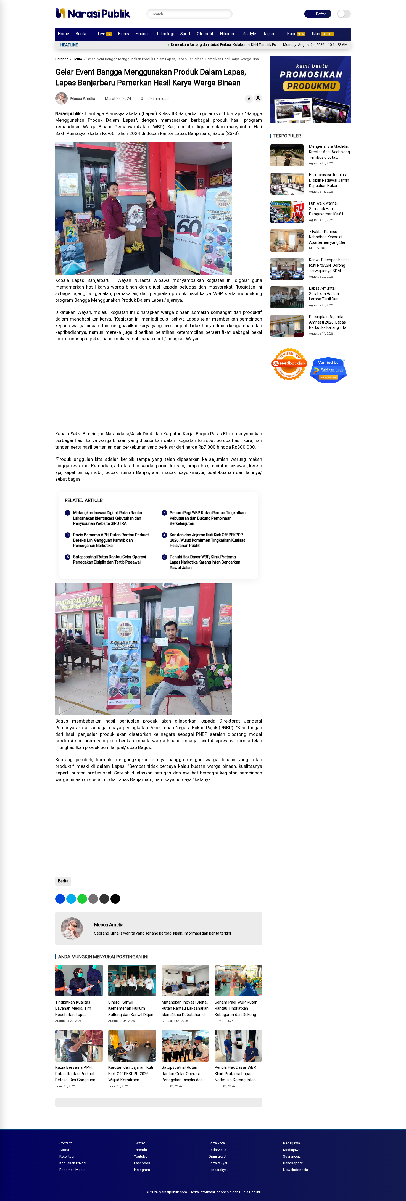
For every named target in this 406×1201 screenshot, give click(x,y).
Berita (81, 33)
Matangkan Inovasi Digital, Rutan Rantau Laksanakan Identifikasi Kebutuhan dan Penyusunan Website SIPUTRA (108, 518)
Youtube (140, 1156)
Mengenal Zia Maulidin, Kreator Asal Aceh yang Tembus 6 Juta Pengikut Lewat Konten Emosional (329, 152)
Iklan (322, 33)
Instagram (142, 1170)
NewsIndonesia (295, 1170)
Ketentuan (67, 1156)
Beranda (61, 59)
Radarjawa (291, 1143)
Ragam (269, 33)
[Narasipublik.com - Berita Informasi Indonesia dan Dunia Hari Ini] (93, 20)
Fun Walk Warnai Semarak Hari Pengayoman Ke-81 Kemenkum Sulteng (326, 209)
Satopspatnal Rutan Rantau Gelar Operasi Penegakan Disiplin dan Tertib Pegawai (109, 560)
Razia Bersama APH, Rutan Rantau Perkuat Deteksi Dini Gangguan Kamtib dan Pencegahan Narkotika (111, 540)
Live (104, 33)
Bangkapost (293, 1163)
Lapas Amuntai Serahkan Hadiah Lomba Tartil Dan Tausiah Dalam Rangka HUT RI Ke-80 (329, 294)
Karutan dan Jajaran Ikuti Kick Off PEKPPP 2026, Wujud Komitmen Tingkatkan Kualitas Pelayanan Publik (207, 540)
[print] (93, 899)
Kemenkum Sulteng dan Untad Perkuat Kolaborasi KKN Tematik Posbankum (199, 45)
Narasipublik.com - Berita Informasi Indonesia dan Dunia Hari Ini (209, 1192)
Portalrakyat (218, 1163)
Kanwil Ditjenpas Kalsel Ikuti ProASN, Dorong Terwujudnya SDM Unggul (329, 266)
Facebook (142, 1163)
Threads (140, 1150)
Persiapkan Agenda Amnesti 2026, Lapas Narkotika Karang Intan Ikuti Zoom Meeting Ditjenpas (329, 322)
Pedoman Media (72, 1170)
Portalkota (217, 1143)
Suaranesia (292, 1156)
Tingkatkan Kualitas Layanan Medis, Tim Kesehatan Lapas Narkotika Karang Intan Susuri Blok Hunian (75, 1009)
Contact (65, 1143)
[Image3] (310, 121)
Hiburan (227, 33)
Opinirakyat (217, 1156)
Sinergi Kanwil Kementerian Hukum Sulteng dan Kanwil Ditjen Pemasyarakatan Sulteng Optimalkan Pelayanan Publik (130, 1009)
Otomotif (205, 33)
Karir (295, 33)
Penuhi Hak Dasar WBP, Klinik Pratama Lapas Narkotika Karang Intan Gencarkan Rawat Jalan (205, 562)
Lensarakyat (218, 1170)
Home (63, 33)
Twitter (139, 1143)
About (64, 1150)
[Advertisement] (158, 386)
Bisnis (123, 33)
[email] (104, 899)
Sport (185, 33)
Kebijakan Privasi (72, 1163)
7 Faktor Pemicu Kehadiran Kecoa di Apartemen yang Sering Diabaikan (330, 237)
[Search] (227, 14)
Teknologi (165, 33)
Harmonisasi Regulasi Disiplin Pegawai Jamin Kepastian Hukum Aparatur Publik (329, 181)
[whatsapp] (82, 899)
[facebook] (60, 899)
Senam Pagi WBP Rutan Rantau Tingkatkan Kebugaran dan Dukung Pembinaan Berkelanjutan (208, 518)
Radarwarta (218, 1150)
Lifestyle (248, 33)
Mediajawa (291, 1150)
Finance (143, 33)
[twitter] (71, 899)
